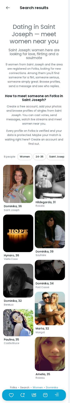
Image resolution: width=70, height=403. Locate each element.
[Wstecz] (8, 8)
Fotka (13, 387)
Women (38, 387)
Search (24, 387)
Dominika (52, 387)
